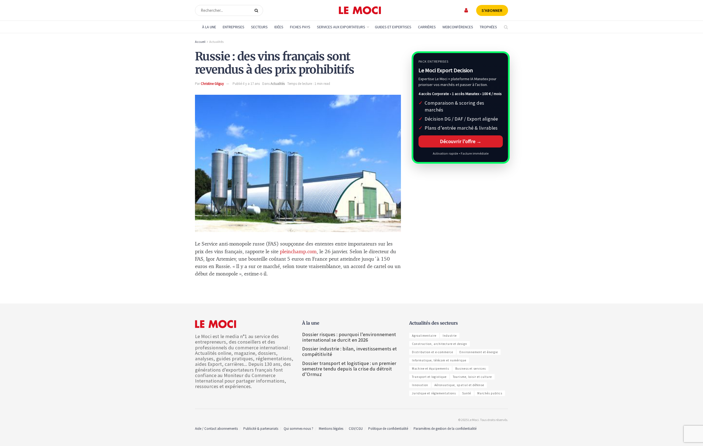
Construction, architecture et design (439, 344)
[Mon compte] (466, 10)
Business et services (470, 368)
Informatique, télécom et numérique (439, 360)
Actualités (216, 42)
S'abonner (492, 10)
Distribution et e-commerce (432, 352)
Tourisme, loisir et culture (472, 377)
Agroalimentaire (424, 336)
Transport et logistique (429, 377)
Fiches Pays (300, 26)
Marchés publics (489, 393)
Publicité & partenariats (260, 428)
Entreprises (233, 26)
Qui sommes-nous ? (298, 428)
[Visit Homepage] (360, 10)
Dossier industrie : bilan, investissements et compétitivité (349, 351)
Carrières (427, 26)
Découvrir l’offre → (460, 141)
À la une (209, 26)
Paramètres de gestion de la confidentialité (445, 428)
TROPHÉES (488, 26)
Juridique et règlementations (434, 393)
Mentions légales (331, 428)
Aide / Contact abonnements (216, 428)
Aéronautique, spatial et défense (459, 385)
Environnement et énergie (478, 352)
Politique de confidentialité (388, 428)
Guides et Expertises (393, 26)
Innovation (420, 385)
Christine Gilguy (212, 83)
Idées (278, 26)
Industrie (450, 336)
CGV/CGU (356, 428)
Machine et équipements (430, 368)
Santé (466, 393)
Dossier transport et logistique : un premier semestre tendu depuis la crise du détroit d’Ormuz (349, 368)
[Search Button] (257, 10)
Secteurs (259, 26)
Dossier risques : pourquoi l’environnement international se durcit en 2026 (349, 337)
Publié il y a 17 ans (246, 83)
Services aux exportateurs (341, 26)
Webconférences (457, 26)
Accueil (200, 42)
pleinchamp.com (298, 251)
